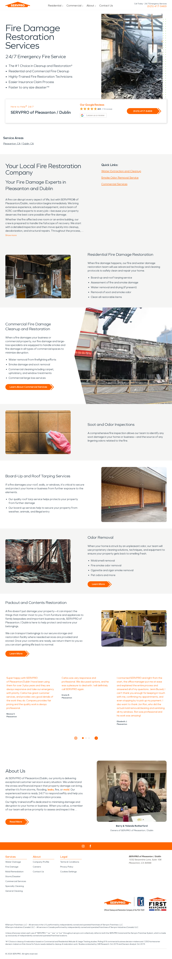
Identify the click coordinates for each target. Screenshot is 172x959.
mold (66, 789)
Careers (37, 866)
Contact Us (106, 5)
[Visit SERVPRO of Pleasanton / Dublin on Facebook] (90, 846)
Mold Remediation (14, 871)
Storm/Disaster (13, 876)
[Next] (96, 738)
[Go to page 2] (86, 738)
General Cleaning (14, 891)
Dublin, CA (28, 143)
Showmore (11, 235)
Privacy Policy (66, 866)
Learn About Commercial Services (28, 386)
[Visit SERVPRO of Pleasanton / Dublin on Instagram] (83, 846)
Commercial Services (114, 184)
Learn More (98, 584)
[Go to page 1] (83, 738)
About (90, 5)
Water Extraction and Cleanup (121, 171)
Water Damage (13, 862)
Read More (16, 821)
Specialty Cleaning (14, 886)
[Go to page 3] (89, 738)
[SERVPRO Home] (17, 4)
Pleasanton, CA (11, 143)
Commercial (74, 5)
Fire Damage (11, 866)
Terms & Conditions (69, 862)
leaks (51, 789)
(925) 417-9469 (157, 6)
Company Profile (41, 862)
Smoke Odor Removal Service (120, 177)
